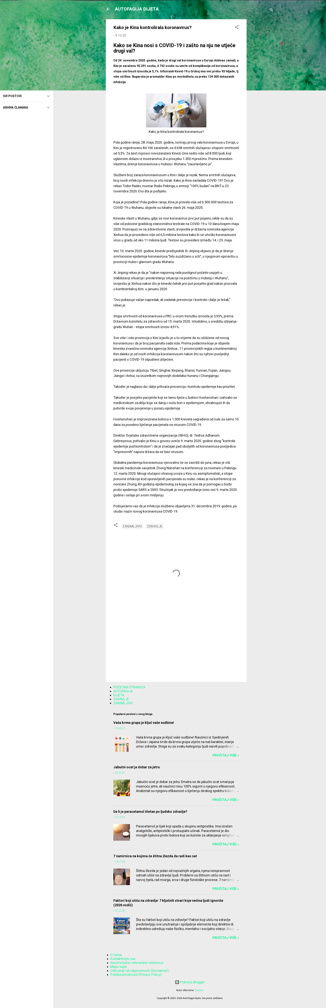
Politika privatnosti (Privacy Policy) (135, 975)
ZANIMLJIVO (132, 526)
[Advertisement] (262, 75)
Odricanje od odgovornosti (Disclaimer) (139, 971)
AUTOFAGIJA (123, 691)
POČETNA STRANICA (129, 687)
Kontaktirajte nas (123, 959)
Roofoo (199, 990)
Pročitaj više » (225, 755)
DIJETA (118, 695)
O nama (116, 955)
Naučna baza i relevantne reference (136, 963)
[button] (237, 28)
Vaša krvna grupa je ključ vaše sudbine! (143, 723)
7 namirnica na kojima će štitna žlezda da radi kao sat (155, 856)
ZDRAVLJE (154, 526)
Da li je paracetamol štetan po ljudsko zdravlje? (150, 812)
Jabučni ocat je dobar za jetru (136, 767)
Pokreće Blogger (192, 982)
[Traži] (271, 10)
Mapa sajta (118, 967)
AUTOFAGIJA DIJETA (137, 9)
